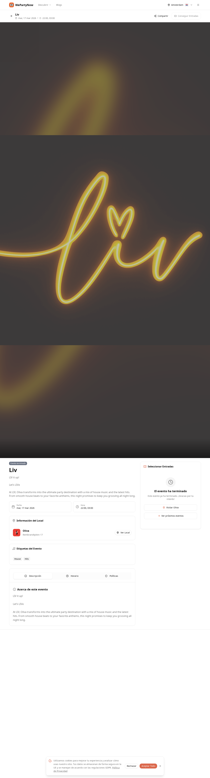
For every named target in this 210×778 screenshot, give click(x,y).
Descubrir (43, 4)
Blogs (59, 4)
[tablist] (72, 576)
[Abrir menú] (198, 5)
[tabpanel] (72, 605)
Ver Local (125, 532)
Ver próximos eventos (172, 515)
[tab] (33, 576)
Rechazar (131, 765)
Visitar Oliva (172, 507)
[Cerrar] (160, 766)
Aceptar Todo (148, 765)
